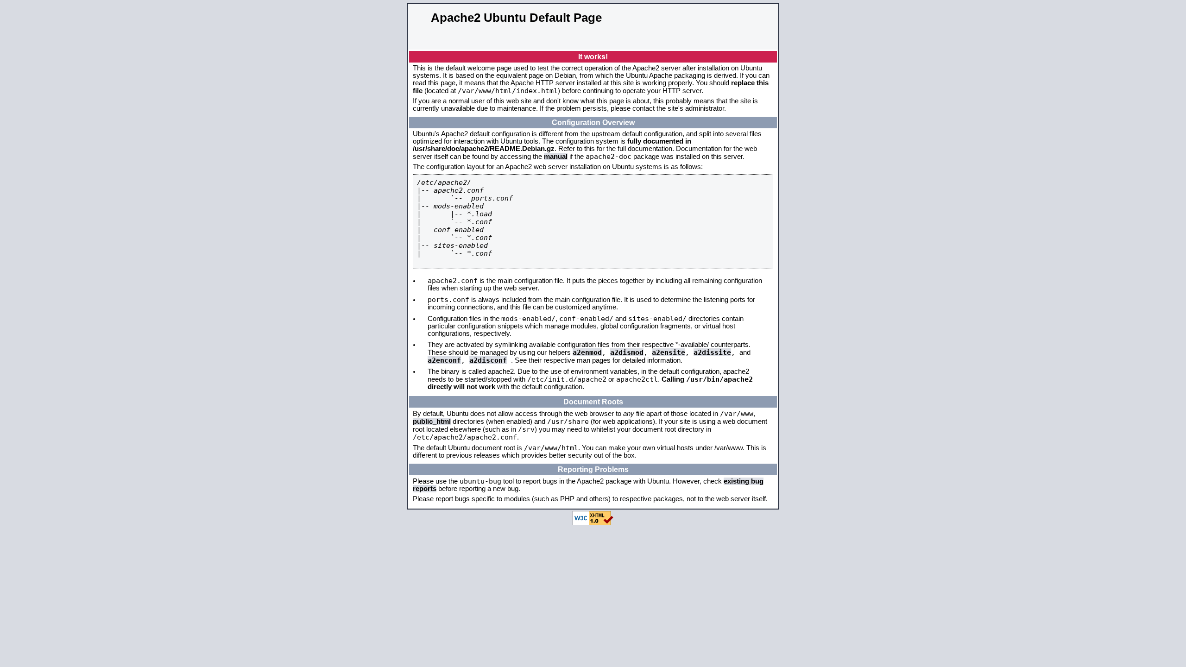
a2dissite (712, 352)
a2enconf (444, 360)
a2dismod (626, 352)
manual (556, 156)
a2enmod (587, 352)
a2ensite (668, 352)
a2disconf (488, 360)
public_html (432, 421)
